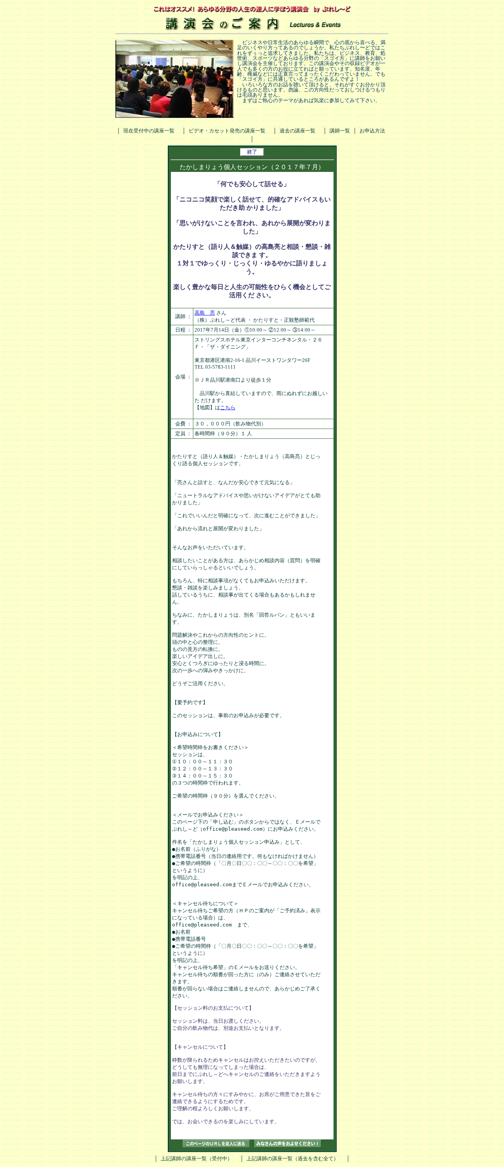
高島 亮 (205, 313)
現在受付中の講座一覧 (148, 131)
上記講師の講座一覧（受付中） (196, 1158)
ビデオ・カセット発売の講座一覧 (227, 131)
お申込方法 (372, 131)
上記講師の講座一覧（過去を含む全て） (292, 1158)
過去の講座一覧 (297, 131)
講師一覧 (340, 131)
